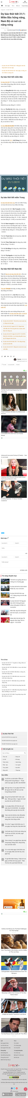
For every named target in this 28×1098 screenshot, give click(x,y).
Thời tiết (17, 364)
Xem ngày (7, 5)
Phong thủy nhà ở (5, 1057)
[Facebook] (11, 1088)
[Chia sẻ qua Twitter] (5, 356)
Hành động (18, 762)
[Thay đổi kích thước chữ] (5, 30)
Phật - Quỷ (5, 765)
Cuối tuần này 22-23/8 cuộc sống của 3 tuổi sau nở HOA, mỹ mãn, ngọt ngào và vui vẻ (15, 833)
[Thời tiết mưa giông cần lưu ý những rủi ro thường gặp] (5, 581)
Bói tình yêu (16, 1057)
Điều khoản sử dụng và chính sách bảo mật (15, 1082)
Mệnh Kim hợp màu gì (5, 1059)
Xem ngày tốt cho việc (5, 1047)
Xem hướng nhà (4, 1052)
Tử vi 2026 (16, 1043)
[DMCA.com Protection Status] (14, 1078)
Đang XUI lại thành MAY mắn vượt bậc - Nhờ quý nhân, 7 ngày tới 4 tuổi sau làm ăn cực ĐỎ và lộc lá (15, 799)
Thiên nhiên (5, 762)
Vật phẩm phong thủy (5, 1055)
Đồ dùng (18, 759)
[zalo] (8, 356)
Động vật (18, 756)
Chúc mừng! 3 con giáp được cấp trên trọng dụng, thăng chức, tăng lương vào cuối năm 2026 (15, 842)
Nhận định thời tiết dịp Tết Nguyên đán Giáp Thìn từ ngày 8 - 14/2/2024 (17, 620)
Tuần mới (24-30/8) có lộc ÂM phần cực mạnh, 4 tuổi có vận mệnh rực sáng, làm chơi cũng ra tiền (15, 817)
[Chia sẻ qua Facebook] (2, 356)
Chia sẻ (21, 907)
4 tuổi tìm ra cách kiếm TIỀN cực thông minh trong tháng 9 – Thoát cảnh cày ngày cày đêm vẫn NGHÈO (15, 780)
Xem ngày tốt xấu (5, 1043)
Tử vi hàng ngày (17, 1045)
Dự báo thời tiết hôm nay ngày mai (9, 737)
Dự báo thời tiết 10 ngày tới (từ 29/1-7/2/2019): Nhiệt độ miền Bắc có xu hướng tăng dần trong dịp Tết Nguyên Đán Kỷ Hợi (14, 336)
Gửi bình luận (23, 570)
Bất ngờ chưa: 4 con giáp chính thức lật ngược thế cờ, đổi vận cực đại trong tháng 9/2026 (15, 790)
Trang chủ (3, 9)
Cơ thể (4, 759)
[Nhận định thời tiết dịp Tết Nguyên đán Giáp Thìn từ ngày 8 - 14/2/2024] (5, 620)
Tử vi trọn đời (17, 1047)
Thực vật (5, 756)
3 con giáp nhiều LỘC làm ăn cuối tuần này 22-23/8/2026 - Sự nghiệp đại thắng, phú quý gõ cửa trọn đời (15, 808)
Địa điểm (18, 767)
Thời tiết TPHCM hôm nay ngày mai (9, 744)
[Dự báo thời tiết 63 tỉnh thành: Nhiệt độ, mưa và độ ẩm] (5, 588)
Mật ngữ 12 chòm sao (19, 1055)
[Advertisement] (14, 51)
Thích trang (9, 907)
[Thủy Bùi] (15, 359)
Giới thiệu (3, 1082)
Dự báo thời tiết (11, 364)
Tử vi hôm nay (17, 1052)
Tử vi (13, 5)
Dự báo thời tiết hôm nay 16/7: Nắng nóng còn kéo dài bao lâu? (18, 595)
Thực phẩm (5, 767)
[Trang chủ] (2, 6)
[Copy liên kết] (14, 356)
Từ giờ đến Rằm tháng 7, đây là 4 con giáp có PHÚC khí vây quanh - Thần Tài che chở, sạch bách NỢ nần (15, 861)
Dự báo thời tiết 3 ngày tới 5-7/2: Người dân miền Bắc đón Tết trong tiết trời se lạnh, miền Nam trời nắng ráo (14, 328)
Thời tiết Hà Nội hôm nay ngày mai (9, 740)
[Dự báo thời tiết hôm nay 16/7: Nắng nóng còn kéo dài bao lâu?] (5, 595)
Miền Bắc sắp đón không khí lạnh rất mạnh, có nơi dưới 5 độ (18, 613)
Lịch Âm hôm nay (4, 1045)
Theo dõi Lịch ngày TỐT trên (13, 30)
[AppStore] (20, 1095)
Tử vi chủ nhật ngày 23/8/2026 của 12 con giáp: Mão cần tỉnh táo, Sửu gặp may (15, 852)
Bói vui (18, 5)
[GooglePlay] (7, 1095)
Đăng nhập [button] (25, 2)
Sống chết (5, 770)
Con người (18, 765)
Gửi (26, 553)
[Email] (11, 356)
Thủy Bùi (19, 359)
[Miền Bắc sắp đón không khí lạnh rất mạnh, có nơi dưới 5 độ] (5, 612)
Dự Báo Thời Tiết (9, 9)
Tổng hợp (18, 770)
